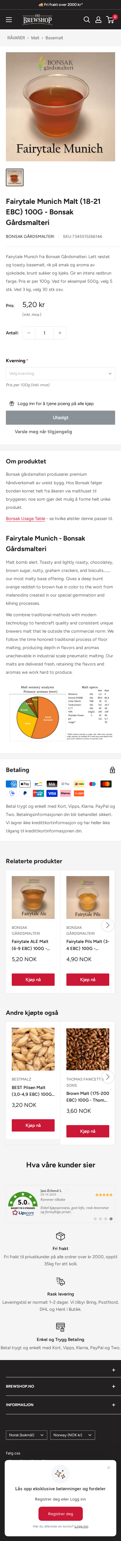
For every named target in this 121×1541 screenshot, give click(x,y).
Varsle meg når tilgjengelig (43, 431)
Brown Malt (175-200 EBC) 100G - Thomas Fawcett (87, 1097)
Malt (35, 37)
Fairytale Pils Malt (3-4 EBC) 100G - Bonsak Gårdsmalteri (87, 945)
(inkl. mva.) (31, 314)
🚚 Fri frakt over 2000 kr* (60, 4)
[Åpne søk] (87, 19)
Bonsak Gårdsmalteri (30, 236)
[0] (110, 19)
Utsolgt (60, 417)
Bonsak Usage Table (25, 518)
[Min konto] (98, 19)
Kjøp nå (33, 979)
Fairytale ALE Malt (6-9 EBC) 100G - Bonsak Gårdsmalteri (32, 945)
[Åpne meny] (9, 19)
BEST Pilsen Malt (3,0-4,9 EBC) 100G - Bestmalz (33, 1091)
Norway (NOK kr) (67, 1435)
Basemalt (54, 37)
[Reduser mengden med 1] (29, 333)
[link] (60, 1204)
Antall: (12, 333)
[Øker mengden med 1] (60, 333)
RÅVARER (16, 37)
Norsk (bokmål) (21, 1435)
